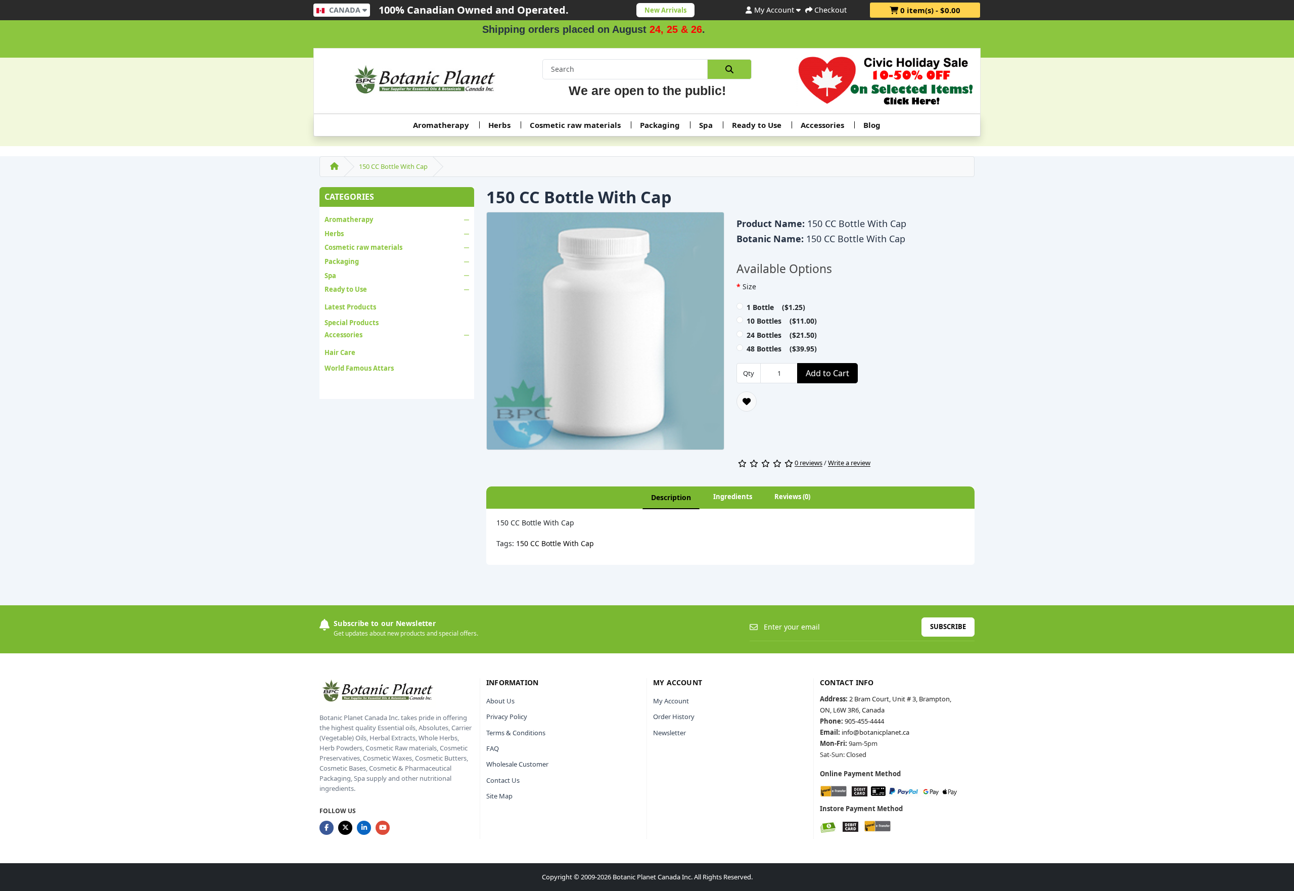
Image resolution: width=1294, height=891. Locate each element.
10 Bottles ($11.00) (782, 321)
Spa (706, 125)
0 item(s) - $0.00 (929, 10)
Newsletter (669, 732)
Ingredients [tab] (732, 496)
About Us (500, 700)
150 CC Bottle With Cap (393, 166)
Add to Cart (827, 373)
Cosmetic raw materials (575, 125)
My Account (671, 700)
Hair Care (340, 352)
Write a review (849, 463)
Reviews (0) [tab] (792, 496)
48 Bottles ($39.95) (782, 348)
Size (749, 286)
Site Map (499, 795)
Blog (872, 125)
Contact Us (503, 780)
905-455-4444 (864, 721)
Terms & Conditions (515, 732)
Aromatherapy (441, 125)
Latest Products (350, 306)
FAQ (492, 748)
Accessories (822, 125)
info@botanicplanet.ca (875, 732)
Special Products (352, 322)
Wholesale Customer (517, 764)
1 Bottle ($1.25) (776, 307)
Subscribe (948, 626)
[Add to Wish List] (746, 401)
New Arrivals (665, 10)
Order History (674, 716)
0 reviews (808, 463)
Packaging (660, 125)
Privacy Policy (506, 716)
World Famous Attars (359, 368)
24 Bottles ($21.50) (782, 335)
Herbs (499, 125)
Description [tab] (671, 497)
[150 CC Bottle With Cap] (605, 334)
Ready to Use (756, 125)
